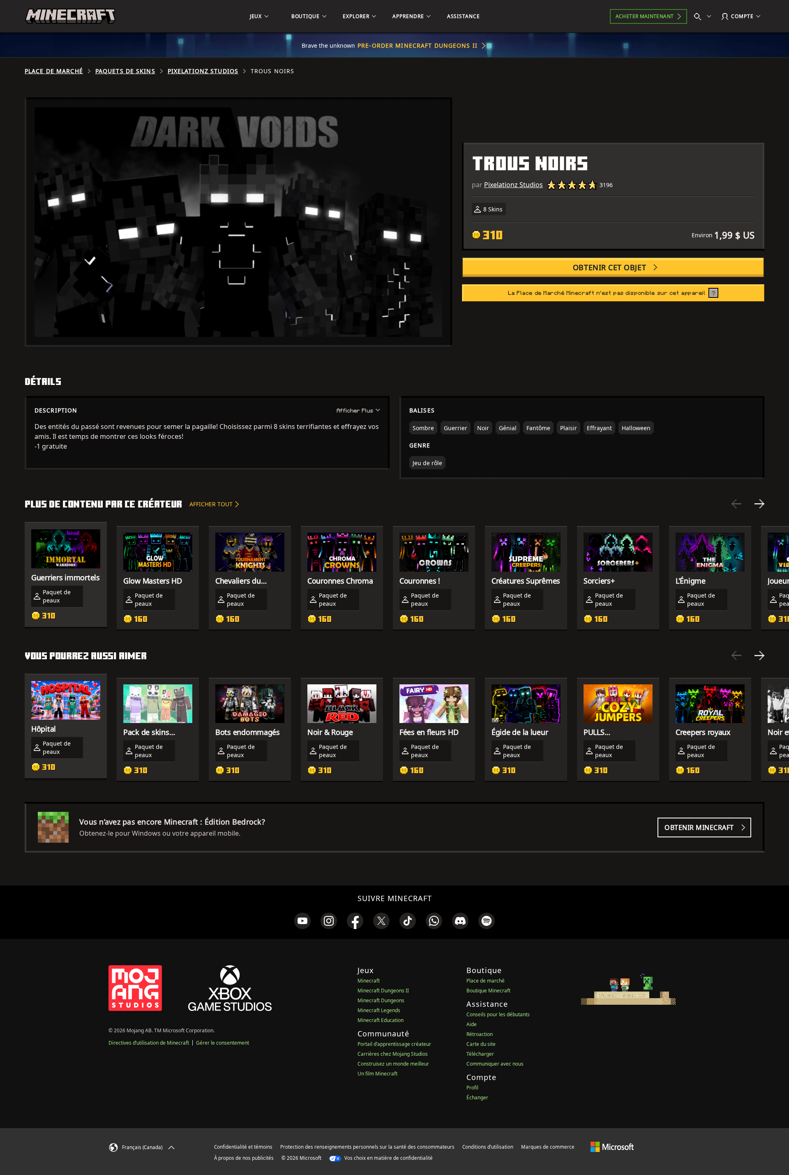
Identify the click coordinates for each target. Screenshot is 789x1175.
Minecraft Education (381, 1020)
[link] (302, 921)
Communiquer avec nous (495, 1063)
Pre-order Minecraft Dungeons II (418, 45)
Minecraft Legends (379, 1010)
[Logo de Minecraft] (70, 16)
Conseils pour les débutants (498, 1014)
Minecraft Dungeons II (383, 990)
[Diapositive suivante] (759, 504)
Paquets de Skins (125, 71)
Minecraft (369, 980)
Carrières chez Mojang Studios (393, 1053)
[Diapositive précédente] (736, 504)
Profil (472, 1087)
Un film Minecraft (377, 1073)
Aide (471, 1024)
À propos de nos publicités (244, 1158)
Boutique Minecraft (488, 990)
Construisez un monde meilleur (393, 1063)
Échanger (477, 1097)
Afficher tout (211, 504)
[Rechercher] (704, 16)
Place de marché (54, 71)
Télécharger (480, 1053)
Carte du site (481, 1044)
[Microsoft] (612, 1146)
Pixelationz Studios (203, 71)
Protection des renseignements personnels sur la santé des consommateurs (367, 1147)
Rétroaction (479, 1034)
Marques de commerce (547, 1147)
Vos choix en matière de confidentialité (388, 1158)
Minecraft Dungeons (381, 1000)
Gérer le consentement (222, 1042)
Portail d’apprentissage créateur (394, 1044)
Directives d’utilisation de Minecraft (148, 1042)
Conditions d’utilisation (487, 1147)
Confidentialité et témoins (243, 1147)
